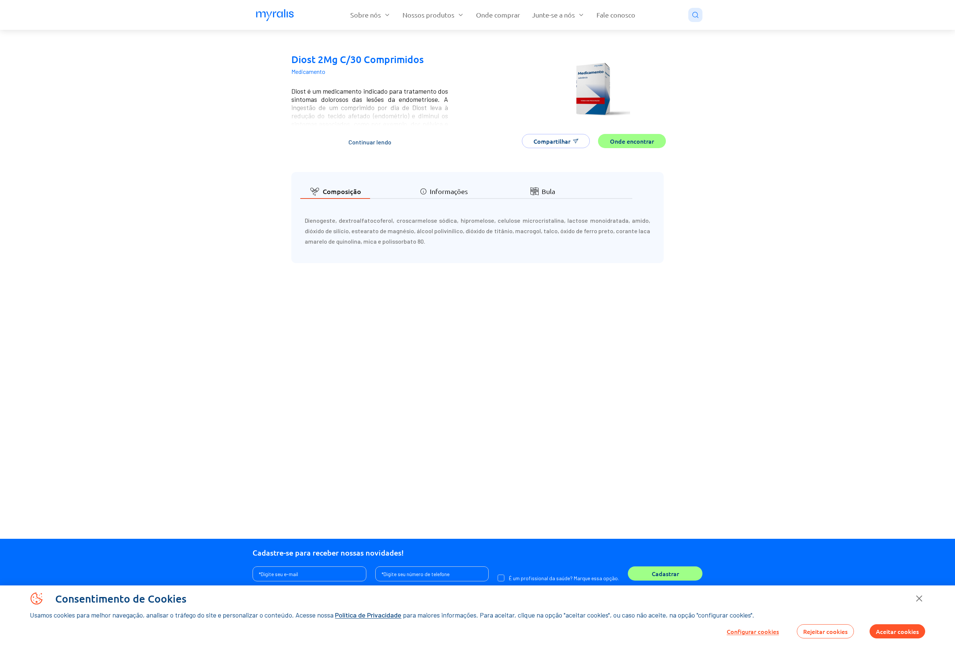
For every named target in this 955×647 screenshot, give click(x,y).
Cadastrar (665, 573)
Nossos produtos (428, 15)
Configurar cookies (753, 631)
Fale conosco (616, 15)
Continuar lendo (369, 142)
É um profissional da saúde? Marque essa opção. (564, 578)
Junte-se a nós (553, 15)
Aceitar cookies (897, 631)
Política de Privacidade (368, 615)
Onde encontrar (632, 141)
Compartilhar (551, 141)
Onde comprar (498, 15)
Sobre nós (365, 15)
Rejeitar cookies (825, 631)
